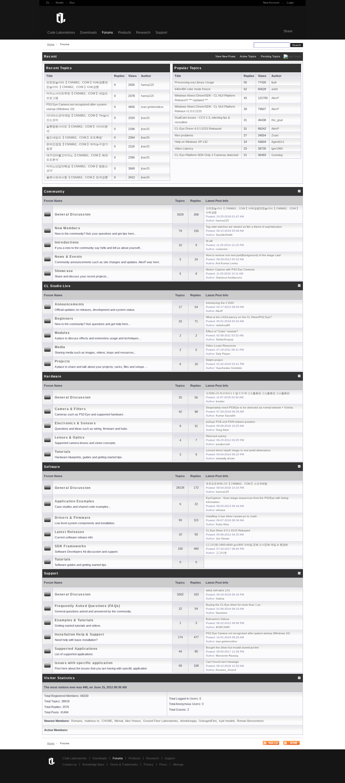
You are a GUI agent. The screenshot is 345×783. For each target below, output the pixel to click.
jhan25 (145, 117)
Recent (50, 56)
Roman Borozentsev (250, 720)
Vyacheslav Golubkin (229, 367)
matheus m (92, 720)
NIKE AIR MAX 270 (218, 590)
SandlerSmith (224, 234)
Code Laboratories (61, 32)
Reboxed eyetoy (216, 436)
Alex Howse (133, 720)
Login (290, 2)
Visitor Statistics (59, 678)
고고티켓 (221, 552)
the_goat (277, 120)
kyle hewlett (226, 720)
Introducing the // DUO (220, 302)
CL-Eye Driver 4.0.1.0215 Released (198, 128)
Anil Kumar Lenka (227, 263)
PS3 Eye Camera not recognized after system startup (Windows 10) (248, 633)
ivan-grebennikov (152, 106)
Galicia (220, 598)
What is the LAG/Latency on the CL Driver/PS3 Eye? (239, 317)
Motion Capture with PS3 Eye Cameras (230, 269)
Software (52, 467)
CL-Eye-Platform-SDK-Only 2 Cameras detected (206, 155)
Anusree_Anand (226, 669)
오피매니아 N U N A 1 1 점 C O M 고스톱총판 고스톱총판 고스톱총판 (247, 393)
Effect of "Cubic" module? (222, 331)
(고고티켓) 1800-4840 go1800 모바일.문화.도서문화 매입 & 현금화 (247, 544)
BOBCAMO (223, 627)
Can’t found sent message (222, 661)
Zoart (274, 135)
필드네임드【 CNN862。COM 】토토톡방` (74, 137)
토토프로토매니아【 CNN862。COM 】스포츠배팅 (236, 483)
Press (163, 764)
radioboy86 (223, 325)
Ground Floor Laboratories (160, 720)
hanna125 (147, 84)
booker (220, 401)
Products (124, 32)
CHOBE (107, 720)
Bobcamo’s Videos (217, 619)
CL (48, 2)
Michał (119, 720)
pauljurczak (223, 444)
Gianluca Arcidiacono (229, 277)
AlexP (275, 98)
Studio (60, 2)
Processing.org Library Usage (194, 82)
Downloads (88, 32)
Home (50, 44)
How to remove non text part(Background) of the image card (243, 255)
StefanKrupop (224, 339)
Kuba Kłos (222, 524)
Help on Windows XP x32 (191, 141)
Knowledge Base (93, 764)
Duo (72, 2)
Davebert (221, 612)
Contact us (70, 764)
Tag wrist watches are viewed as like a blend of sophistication (244, 226)
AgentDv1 (277, 141)
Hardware (53, 376)
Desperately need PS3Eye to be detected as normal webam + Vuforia (249, 407)
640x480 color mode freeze (193, 89)
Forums (107, 32)
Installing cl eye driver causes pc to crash (231, 516)
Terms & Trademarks (124, 764)
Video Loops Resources (221, 345)
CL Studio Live (57, 286)
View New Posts (225, 56)
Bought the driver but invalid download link (232, 647)
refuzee (220, 510)
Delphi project (214, 359)
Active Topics (248, 56)
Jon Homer (222, 538)
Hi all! (209, 240)
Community (54, 191)
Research (143, 32)
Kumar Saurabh (226, 415)
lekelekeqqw (188, 720)
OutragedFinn (208, 720)
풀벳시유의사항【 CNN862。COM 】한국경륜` (77, 177)
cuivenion (222, 249)
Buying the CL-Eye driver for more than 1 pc (233, 604)
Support (161, 32)
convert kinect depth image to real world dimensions (238, 450)
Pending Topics (270, 56)
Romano (76, 720)
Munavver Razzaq (227, 655)
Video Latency (184, 148)
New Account (271, 2)
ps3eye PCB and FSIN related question (230, 421)
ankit (274, 89)
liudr (274, 82)
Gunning (276, 155)
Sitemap (178, 764)
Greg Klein (222, 429)
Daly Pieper (223, 353)
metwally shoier (225, 458)
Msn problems (184, 135)
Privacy (149, 764)
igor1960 (277, 148)
